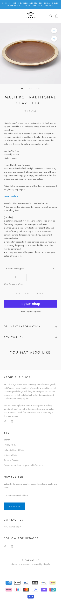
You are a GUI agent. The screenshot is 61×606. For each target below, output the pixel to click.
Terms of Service (11, 460)
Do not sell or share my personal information (23, 465)
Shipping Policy (11, 455)
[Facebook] (5, 421)
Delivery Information (22, 326)
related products (11, 196)
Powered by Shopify (41, 564)
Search (7, 439)
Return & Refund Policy (14, 449)
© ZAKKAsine (30, 560)
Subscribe (15, 506)
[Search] (50, 15)
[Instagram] (12, 421)
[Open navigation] (4, 16)
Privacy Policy (10, 444)
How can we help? (12, 526)
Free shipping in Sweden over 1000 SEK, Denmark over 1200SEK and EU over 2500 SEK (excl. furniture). (30, 4)
